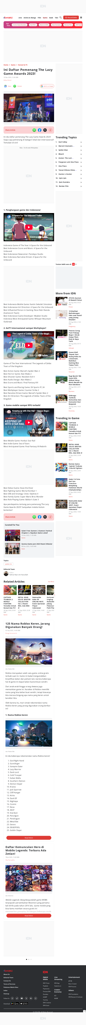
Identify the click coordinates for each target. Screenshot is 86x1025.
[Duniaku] (8, 18)
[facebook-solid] (39, 130)
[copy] (50, 130)
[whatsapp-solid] (34, 130)
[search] (60, 17)
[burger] (81, 17)
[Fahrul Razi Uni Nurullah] (6, 573)
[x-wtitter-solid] (45, 130)
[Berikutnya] (54, 594)
